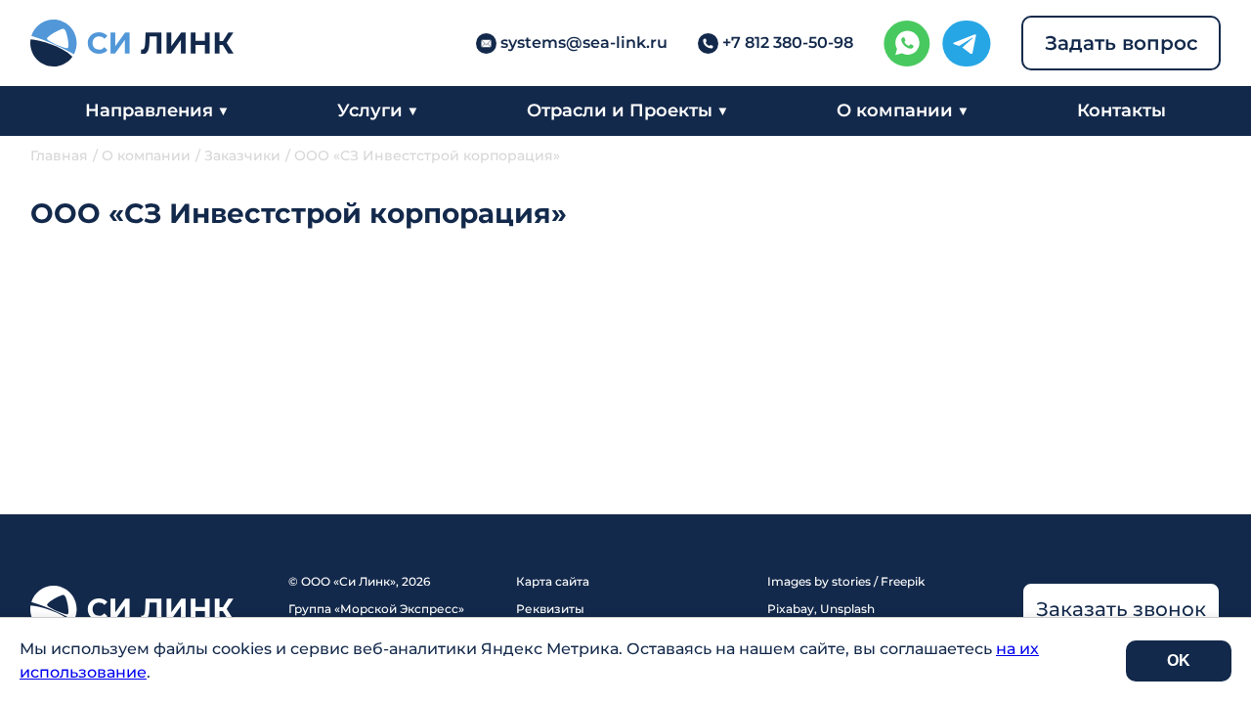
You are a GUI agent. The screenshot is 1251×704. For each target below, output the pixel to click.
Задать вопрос (1121, 43)
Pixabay (790, 608)
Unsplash (847, 608)
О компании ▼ (903, 110)
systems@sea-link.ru (584, 42)
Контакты (1121, 110)
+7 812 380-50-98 (787, 42)
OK (1178, 660)
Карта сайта (552, 581)
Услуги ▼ (377, 110)
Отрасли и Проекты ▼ (627, 110)
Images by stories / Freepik (846, 581)
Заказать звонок (1121, 609)
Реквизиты (550, 608)
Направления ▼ (157, 110)
